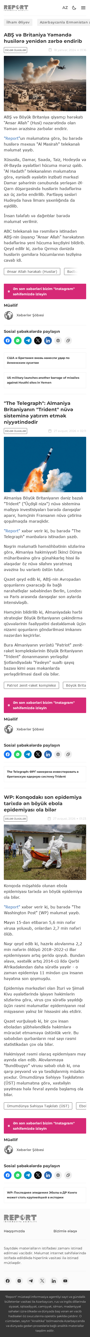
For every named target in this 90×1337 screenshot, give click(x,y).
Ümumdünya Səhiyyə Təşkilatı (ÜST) (38, 1106)
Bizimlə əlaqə (65, 1231)
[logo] (16, 8)
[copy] (68, 340)
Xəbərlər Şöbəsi (30, 315)
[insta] (19, 1281)
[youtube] (65, 1281)
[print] (58, 340)
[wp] (18, 340)
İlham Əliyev (18, 22)
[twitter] (38, 340)
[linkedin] (48, 340)
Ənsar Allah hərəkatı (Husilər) (32, 271)
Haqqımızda (14, 1231)
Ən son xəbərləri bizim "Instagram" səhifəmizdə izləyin (44, 291)
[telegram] (28, 340)
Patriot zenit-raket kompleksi (31, 685)
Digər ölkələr (15, 50)
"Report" (12, 138)
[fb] (8, 340)
